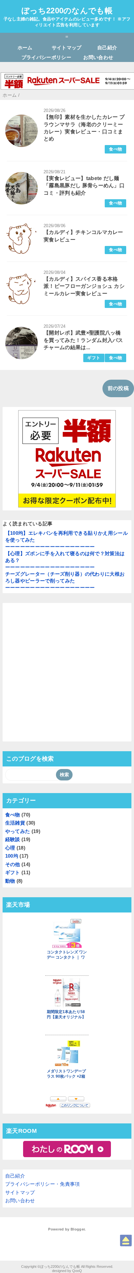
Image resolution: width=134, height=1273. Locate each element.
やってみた (17, 831)
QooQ (77, 1271)
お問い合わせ (98, 57)
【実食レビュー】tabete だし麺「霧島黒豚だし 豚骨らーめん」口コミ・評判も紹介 (84, 186)
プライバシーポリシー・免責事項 (42, 1184)
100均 (11, 856)
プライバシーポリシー (46, 57)
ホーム (25, 47)
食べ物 (115, 149)
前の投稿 (118, 388)
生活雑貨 (15, 823)
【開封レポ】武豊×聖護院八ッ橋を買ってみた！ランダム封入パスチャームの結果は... (83, 340)
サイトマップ (67, 47)
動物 (10, 881)
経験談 (12, 839)
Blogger (78, 1229)
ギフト (93, 357)
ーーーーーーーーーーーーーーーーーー (50, 546)
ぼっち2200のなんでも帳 (67, 10)
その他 (12, 864)
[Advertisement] (67, 672)
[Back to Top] (125, 1240)
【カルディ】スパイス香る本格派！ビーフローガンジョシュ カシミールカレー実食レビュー (84, 286)
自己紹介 (107, 47)
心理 (10, 848)
